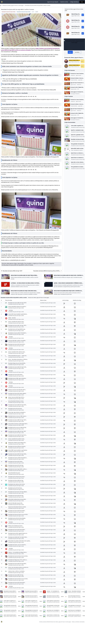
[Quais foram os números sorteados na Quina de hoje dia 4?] (67, 153)
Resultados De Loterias (78, 150)
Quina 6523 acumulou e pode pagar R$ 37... (18, 423)
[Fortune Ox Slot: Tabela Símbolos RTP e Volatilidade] (67, 88)
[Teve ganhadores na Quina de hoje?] (67, 167)
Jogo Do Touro (78, 75)
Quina (72, 150)
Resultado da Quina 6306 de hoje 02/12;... (17, 435)
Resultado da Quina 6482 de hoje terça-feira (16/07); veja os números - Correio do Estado (46, 271)
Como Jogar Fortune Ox (75, 93)
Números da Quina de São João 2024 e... (17, 389)
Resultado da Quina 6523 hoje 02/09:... (17, 344)
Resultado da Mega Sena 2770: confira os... (17, 559)
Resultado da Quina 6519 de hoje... (16, 465)
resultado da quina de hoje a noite (16, 304)
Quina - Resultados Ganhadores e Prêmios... (18, 359)
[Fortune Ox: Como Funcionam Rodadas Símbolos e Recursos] (67, 74)
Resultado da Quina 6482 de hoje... (16, 575)
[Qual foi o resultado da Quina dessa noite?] (67, 131)
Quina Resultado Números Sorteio (16, 401)
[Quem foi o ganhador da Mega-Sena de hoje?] (67, 135)
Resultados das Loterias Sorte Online (16, 484)
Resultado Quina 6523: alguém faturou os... (18, 533)
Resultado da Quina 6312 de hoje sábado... (17, 491)
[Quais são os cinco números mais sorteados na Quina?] (67, 163)
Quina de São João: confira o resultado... (17, 340)
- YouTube (10, 310)
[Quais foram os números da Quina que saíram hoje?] (67, 158)
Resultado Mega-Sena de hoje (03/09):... (17, 363)
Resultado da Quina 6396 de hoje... (16, 480)
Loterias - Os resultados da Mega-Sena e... (17, 552)
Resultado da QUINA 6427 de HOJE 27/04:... (17, 537)
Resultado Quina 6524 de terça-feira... (16, 476)
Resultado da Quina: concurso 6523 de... (17, 544)
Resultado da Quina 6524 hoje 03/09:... (17, 510)
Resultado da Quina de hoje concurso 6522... (18, 556)
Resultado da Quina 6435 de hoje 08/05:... (17, 563)
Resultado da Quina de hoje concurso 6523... (18, 514)
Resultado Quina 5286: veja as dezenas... (17, 378)
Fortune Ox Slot (73, 89)
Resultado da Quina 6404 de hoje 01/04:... (17, 367)
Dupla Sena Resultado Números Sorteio (17, 507)
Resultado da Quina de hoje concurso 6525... (18, 578)
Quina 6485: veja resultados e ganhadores (17, 450)
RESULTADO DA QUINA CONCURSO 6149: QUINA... (19, 541)
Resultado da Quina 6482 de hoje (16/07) (17, 302)
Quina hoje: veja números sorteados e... (17, 412)
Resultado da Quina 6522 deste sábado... (17, 393)
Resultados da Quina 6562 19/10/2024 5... (17, 333)
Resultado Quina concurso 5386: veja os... (17, 416)
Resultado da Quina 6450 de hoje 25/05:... (17, 404)
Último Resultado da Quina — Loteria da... (17, 355)
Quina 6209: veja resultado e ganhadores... (17, 314)
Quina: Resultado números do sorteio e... (17, 306)
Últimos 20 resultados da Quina (15, 525)
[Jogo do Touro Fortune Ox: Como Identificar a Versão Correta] (67, 83)
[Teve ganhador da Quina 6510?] (67, 144)
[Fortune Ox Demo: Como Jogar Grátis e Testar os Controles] (67, 79)
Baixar (82, 1)
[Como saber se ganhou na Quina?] (67, 126)
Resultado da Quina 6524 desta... (15, 374)
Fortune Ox (73, 75)
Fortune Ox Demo (74, 80)
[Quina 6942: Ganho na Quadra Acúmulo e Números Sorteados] (67, 149)
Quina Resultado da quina (14, 472)
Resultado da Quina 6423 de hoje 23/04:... (17, 454)
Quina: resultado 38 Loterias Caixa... (16, 321)
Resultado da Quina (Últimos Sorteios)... (17, 446)
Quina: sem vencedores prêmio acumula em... (18, 567)
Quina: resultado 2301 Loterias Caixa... (16, 351)
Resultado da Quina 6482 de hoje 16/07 (12, 271)
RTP (78, 89)
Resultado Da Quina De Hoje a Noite (78, 127)
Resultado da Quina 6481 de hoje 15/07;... (17, 325)
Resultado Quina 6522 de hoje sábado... (17, 518)
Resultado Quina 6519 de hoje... (15, 488)
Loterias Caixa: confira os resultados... (16, 571)
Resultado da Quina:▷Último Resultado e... (17, 457)
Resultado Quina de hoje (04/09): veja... (17, 329)
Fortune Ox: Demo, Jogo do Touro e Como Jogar (13, 5)
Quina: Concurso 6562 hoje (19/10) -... (16, 397)
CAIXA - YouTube (12, 317)
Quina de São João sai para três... (15, 503)
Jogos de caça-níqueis (52, 2)
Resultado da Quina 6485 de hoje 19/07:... (17, 420)
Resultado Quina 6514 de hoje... (15, 408)
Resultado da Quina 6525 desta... (15, 461)
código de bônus (74, 2)
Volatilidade (82, 89)
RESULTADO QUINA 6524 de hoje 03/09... (17, 499)
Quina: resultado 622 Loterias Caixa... (16, 438)
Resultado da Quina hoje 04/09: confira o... (17, 469)
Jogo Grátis (80, 80)
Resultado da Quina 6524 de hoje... (16, 495)
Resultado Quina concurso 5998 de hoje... (17, 427)
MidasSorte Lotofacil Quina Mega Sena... (17, 442)
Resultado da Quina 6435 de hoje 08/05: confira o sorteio (37, 5)
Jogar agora (82, 61)
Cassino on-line (64, 2)
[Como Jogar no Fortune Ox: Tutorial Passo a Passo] (67, 92)
